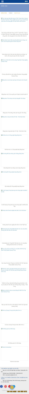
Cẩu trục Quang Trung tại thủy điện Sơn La (14, 324)
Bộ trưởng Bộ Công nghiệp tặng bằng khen (14, 186)
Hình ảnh (4, 13)
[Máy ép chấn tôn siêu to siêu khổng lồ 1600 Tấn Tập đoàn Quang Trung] (14, 296)
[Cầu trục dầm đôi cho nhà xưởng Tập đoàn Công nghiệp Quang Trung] (14, 66)
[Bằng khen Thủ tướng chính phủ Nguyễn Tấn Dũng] (14, 105)
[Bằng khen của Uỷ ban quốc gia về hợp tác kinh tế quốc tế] (14, 86)
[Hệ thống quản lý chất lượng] (14, 335)
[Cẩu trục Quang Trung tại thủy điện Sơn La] (14, 317)
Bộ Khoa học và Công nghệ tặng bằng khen (14, 149)
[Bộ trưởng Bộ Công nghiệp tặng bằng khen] (14, 178)
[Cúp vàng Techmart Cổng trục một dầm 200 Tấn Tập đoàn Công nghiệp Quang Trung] (14, 255)
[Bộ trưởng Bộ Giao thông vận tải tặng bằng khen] (14, 160)
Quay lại (17, 13)
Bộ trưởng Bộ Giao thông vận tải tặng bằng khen (14, 167)
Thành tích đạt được (14, 361)
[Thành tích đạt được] (14, 353)
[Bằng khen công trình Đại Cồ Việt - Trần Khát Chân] (14, 123)
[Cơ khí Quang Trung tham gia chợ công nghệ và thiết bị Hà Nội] (14, 197)
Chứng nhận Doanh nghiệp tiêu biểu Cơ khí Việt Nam (14, 224)
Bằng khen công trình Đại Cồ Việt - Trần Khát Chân (14, 131)
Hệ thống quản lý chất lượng (14, 343)
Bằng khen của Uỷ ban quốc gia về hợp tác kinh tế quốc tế (14, 94)
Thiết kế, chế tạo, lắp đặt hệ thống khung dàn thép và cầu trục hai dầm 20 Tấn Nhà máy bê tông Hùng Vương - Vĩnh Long (14, 284)
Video (10, 13)
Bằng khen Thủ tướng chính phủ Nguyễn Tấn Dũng (14, 112)
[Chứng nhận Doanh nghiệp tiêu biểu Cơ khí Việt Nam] (14, 217)
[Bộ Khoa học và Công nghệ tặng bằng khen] (14, 141)
